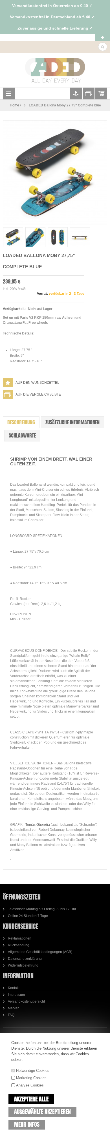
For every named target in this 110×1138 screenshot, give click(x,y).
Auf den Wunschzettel (37, 383)
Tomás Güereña (37, 825)
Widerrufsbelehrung (23, 965)
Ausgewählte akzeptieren (42, 1112)
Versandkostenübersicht (26, 1001)
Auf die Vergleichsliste (38, 394)
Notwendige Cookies (32, 1070)
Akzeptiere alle (31, 1099)
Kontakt (13, 988)
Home (14, 105)
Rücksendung (18, 945)
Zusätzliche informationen (72, 422)
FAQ (11, 1015)
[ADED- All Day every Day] (55, 70)
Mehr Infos (26, 1124)
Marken (13, 1008)
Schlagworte (22, 435)
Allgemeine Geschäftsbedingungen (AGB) (40, 952)
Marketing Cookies (31, 1078)
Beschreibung (21, 422)
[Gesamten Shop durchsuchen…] (102, 47)
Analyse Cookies (30, 1085)
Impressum (16, 995)
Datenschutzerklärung (25, 959)
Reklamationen (19, 938)
